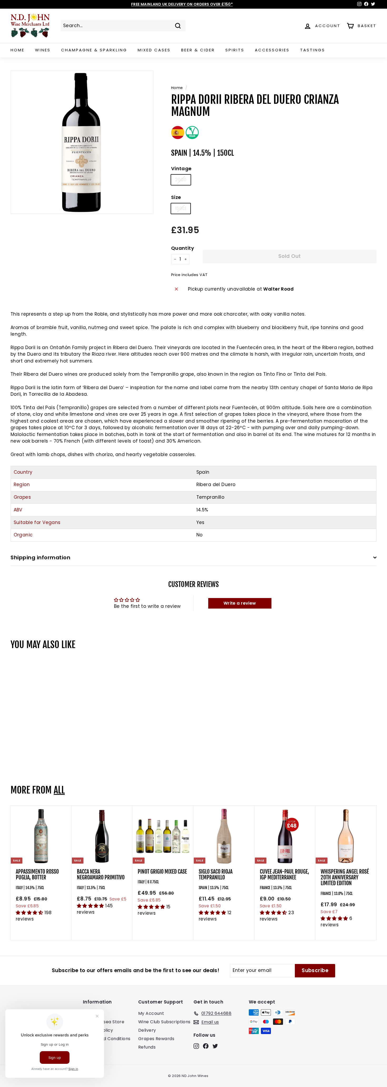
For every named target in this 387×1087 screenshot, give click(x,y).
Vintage (181, 168)
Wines (43, 50)
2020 (181, 180)
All (59, 790)
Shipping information (40, 557)
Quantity (182, 248)
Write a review (240, 603)
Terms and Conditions (107, 1039)
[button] (30, 912)
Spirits (234, 50)
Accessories (272, 50)
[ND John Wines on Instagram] (196, 1046)
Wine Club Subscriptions (164, 1022)
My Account (151, 1013)
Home (17, 50)
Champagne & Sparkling (94, 50)
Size (176, 197)
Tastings (312, 50)
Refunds (147, 1047)
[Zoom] (82, 142)
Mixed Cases (154, 50)
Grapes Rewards (156, 1039)
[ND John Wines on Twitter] (215, 1046)
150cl (180, 208)
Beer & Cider (198, 50)
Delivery (147, 1030)
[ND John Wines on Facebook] (206, 1046)
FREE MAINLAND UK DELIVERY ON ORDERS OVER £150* (182, 4)
